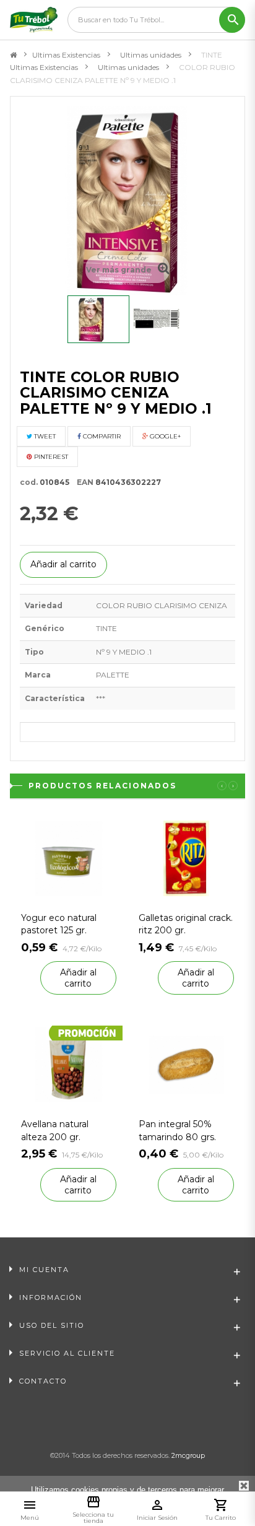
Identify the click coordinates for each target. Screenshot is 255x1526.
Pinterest (50, 457)
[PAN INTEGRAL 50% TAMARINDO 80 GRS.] (186, 1064)
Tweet (44, 436)
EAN (82, 482)
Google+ (164, 436)
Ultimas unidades (150, 54)
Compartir (101, 436)
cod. (29, 482)
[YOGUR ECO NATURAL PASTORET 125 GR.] (68, 857)
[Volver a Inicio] (13, 55)
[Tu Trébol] (34, 20)
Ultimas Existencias (66, 54)
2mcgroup (188, 1455)
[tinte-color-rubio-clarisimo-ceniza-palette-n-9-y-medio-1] (98, 319)
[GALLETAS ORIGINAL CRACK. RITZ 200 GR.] (186, 857)
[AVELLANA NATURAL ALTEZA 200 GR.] (68, 1064)
